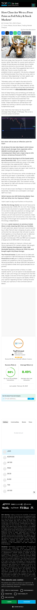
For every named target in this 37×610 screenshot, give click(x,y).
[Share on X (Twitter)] (7, 33)
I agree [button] (9, 602)
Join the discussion (29, 29)
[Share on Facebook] (3, 33)
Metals (10, 25)
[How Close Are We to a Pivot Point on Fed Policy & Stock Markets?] (18, 47)
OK (31, 399)
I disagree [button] (26, 602)
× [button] (35, 579)
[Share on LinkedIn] (11, 33)
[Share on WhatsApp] (15, 33)
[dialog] (18, 593)
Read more (17, 586)
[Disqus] (18, 312)
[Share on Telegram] (19, 33)
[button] (18, 607)
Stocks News (17, 25)
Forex (5, 25)
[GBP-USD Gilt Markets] (18, 127)
